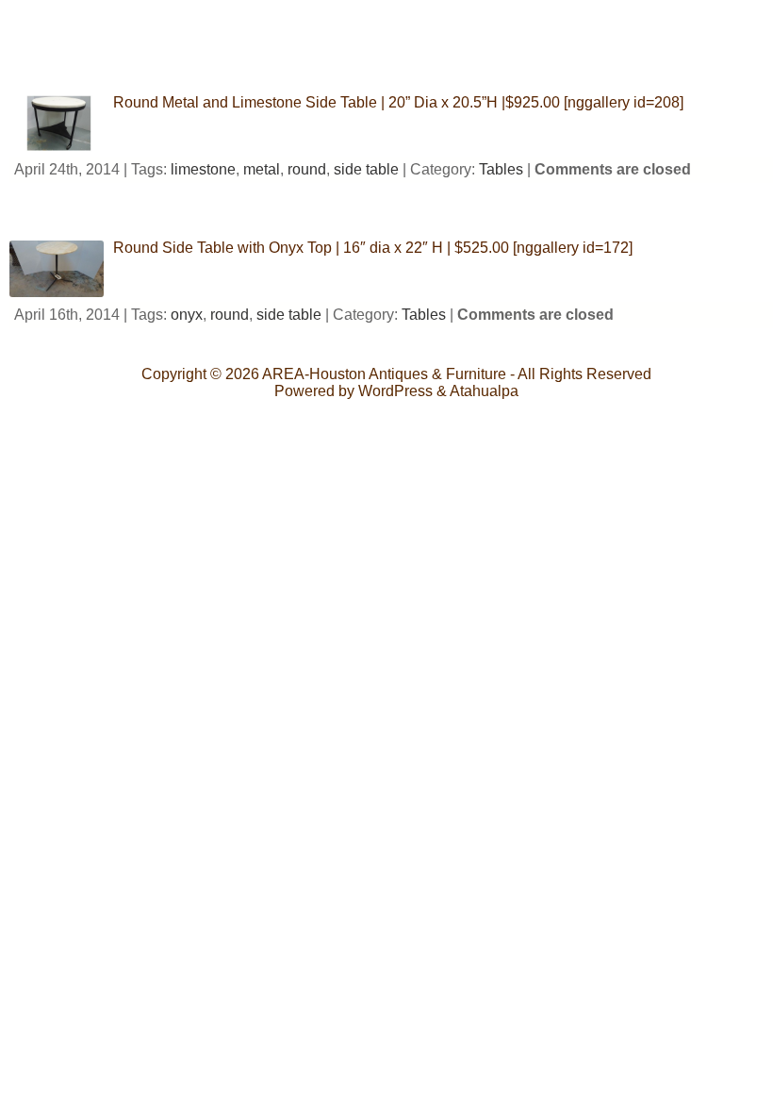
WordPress (395, 391)
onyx (187, 315)
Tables (501, 169)
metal (261, 169)
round (307, 169)
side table (366, 169)
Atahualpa (484, 391)
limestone (203, 169)
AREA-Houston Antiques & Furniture (384, 374)
